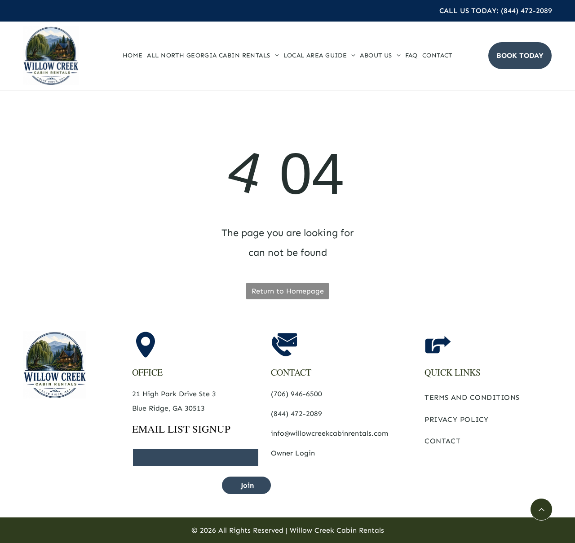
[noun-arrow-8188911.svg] (541, 512)
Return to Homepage (288, 291)
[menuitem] (132, 55)
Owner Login (293, 453)
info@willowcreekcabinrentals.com (329, 433)
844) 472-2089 (528, 10)
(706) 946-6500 (296, 394)
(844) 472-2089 (296, 413)
